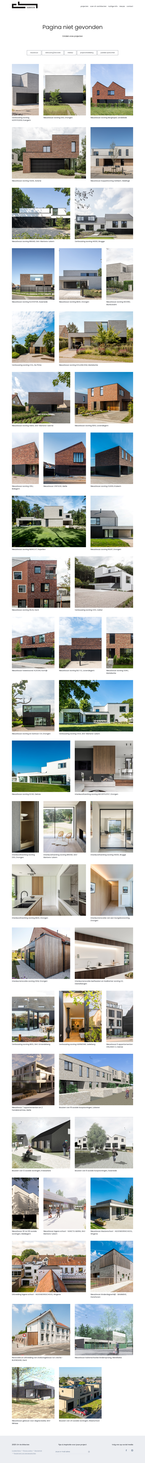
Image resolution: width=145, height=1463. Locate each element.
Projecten (84, 6)
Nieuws (122, 6)
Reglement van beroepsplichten (25, 1453)
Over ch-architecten (98, 6)
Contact (130, 6)
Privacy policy (28, 1451)
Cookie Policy (16, 1451)
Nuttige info (113, 6)
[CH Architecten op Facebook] (126, 1450)
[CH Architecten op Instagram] (132, 1450)
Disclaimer (38, 1451)
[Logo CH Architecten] (25, 5)
